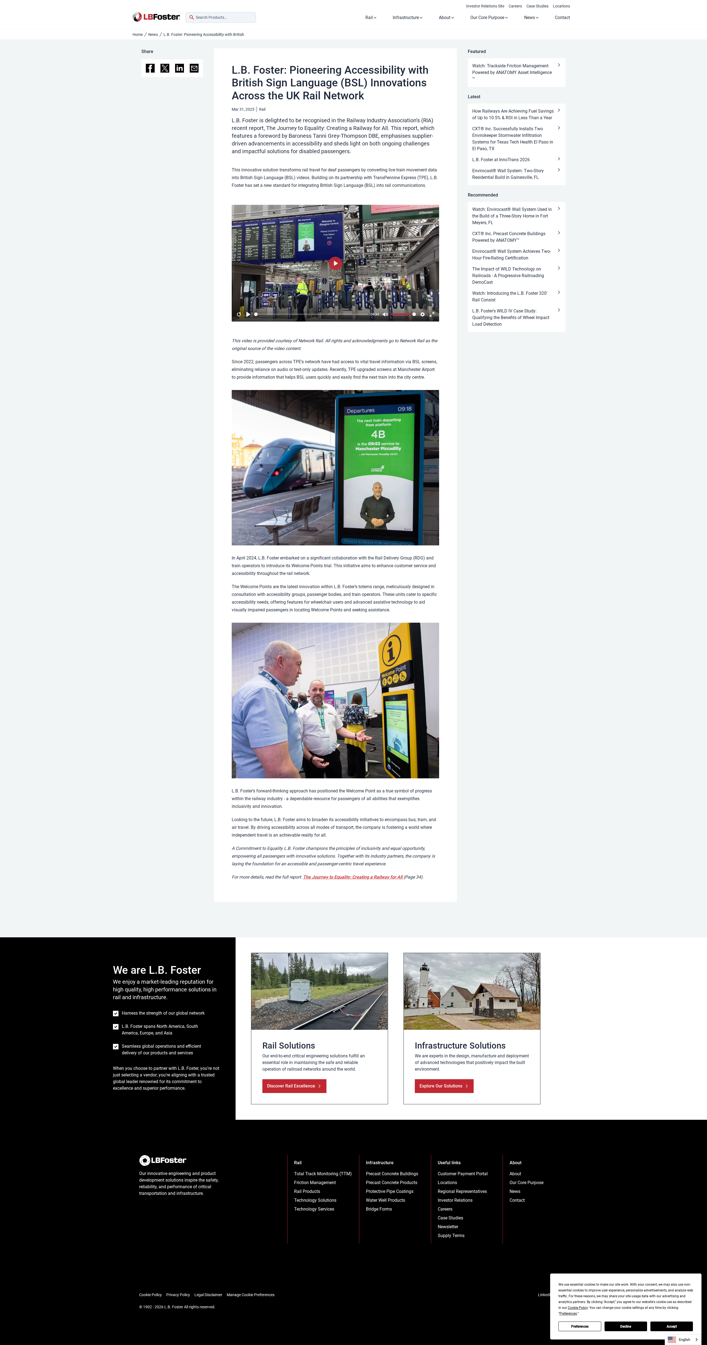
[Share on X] (164, 68)
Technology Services (314, 1209)
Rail (369, 17)
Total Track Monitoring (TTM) (323, 1173)
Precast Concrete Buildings (392, 1173)
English (684, 1340)
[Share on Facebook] (150, 68)
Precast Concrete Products (391, 1182)
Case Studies (537, 6)
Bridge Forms (379, 1209)
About (444, 17)
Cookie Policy (150, 1295)
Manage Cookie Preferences (251, 1295)
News (529, 17)
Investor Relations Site (485, 6)
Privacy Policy (178, 1295)
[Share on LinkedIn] (179, 68)
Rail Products (307, 1191)
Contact (562, 17)
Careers (515, 6)
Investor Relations (455, 1200)
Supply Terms (451, 1235)
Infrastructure (406, 17)
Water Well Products (385, 1200)
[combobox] (221, 17)
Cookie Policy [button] (578, 1308)
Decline (625, 1326)
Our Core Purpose (487, 17)
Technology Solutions (315, 1200)
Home (138, 34)
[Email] (194, 68)
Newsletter (448, 1226)
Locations (561, 6)
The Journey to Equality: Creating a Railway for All (353, 877)
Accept (672, 1326)
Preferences (580, 1326)
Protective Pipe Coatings (389, 1191)
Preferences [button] (568, 1313)
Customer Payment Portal (463, 1173)
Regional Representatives (462, 1191)
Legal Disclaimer (208, 1295)
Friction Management (315, 1182)
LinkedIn (545, 1295)
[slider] (311, 314)
